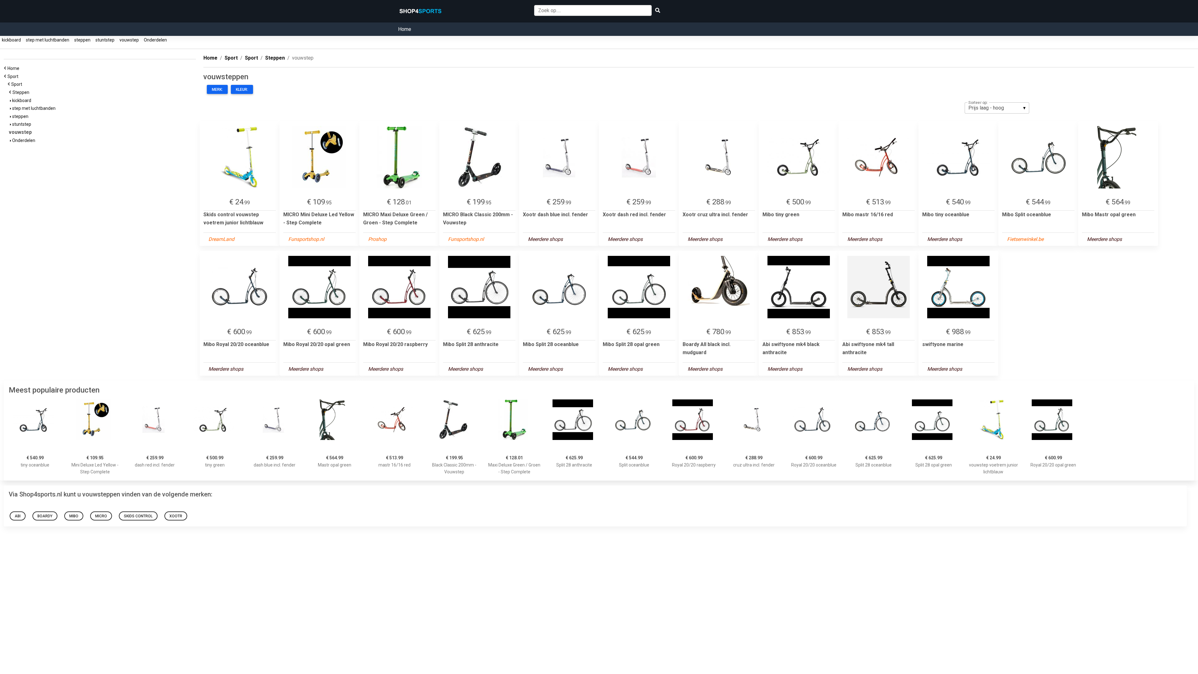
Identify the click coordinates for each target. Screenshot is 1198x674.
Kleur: (242, 89)
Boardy (44, 516)
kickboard (11, 39)
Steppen (21, 92)
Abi (18, 516)
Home (404, 29)
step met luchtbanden (47, 39)
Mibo (73, 516)
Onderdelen (155, 39)
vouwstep (129, 39)
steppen (82, 39)
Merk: (217, 89)
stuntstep (105, 39)
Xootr (175, 516)
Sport (13, 76)
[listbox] (997, 108)
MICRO (101, 516)
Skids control (138, 516)
